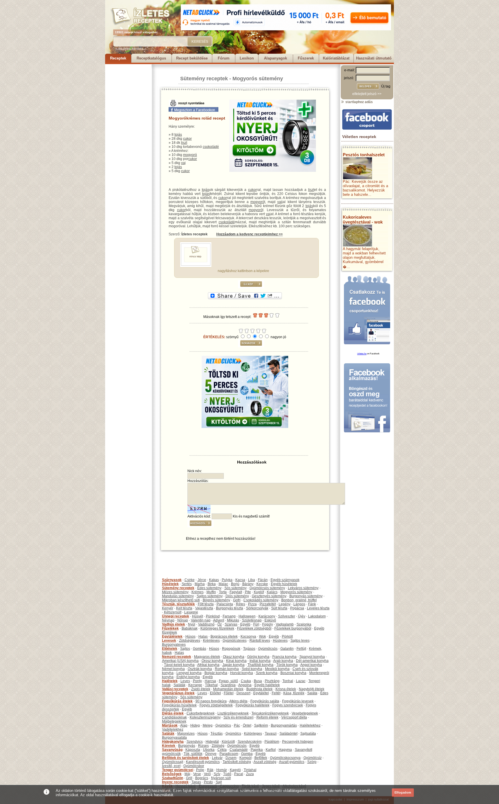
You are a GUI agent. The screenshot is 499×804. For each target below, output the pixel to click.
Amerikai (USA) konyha (180, 661)
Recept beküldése (192, 58)
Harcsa (210, 681)
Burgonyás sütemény (306, 596)
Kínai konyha (236, 661)
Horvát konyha (241, 673)
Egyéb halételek (267, 685)
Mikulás (233, 620)
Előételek (169, 649)
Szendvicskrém (250, 742)
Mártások (170, 725)
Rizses (203, 746)
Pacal (238, 774)
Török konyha (287, 665)
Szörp (311, 762)
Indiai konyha (260, 661)
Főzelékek (170, 628)
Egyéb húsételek (284, 584)
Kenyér (167, 608)
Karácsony (266, 616)
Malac (223, 584)
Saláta (312, 693)
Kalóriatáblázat (336, 58)
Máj (187, 774)
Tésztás (217, 734)
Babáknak (190, 628)
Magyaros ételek (207, 657)
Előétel (215, 693)
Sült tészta (279, 608)
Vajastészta (204, 608)
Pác (237, 725)
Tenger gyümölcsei (177, 770)
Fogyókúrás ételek (177, 701)
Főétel (229, 693)
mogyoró (190, 155)
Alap (183, 725)
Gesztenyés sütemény (269, 596)
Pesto (208, 782)
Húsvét (197, 616)
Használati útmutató (374, 58)
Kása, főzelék (293, 693)
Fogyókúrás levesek (298, 701)
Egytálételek (172, 636)
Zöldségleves (189, 641)
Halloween (247, 616)
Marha (200, 584)
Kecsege (195, 685)
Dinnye (211, 754)
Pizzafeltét (268, 604)
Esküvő (270, 620)
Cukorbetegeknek (201, 713)
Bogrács (201, 778)
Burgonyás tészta (229, 608)
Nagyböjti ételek (311, 689)
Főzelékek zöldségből (254, 628)
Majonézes (186, 734)
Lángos (299, 604)
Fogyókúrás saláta (264, 701)
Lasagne (191, 612)
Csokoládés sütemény (260, 600)
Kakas (214, 580)
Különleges (253, 734)
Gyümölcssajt (172, 762)
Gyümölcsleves (235, 641)
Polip (200, 770)
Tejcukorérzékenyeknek (270, 713)
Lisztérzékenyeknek (233, 713)
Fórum (224, 58)
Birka (212, 584)
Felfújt (301, 649)
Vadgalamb (285, 624)
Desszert (243, 693)
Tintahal (250, 770)
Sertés (187, 584)
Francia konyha (284, 657)
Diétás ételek (173, 713)
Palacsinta (225, 604)
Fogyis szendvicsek (287, 705)
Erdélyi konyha (188, 677)
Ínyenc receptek (175, 782)
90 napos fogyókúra (211, 701)
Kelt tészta (184, 608)
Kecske (262, 584)
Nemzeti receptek (176, 657)
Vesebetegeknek (305, 713)
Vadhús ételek (173, 624)
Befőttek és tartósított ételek (185, 758)
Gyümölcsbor (193, 766)
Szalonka (304, 624)
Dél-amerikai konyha (312, 661)
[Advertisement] (128, 150)
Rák (210, 770)
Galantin (287, 649)
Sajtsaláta (308, 734)
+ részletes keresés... (130, 48)
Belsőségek (172, 774)
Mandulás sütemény (178, 596)
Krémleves (211, 641)
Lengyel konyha (189, 673)
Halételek (170, 681)
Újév (301, 616)
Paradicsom (228, 754)
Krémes (197, 592)
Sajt (219, 782)
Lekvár (217, 758)
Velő (207, 774)
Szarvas (231, 624)
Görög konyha (258, 657)
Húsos (190, 636)
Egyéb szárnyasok (285, 580)
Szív (217, 774)
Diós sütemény (237, 596)
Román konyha (227, 669)
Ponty (197, 681)
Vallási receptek (175, 689)
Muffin (211, 592)
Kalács (272, 592)
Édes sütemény (209, 588)
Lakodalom (317, 616)
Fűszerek (306, 58)
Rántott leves (260, 641)
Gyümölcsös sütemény (267, 588)
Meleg (208, 725)
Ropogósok (231, 649)
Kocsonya (248, 636)
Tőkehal (211, 685)
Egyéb (245, 624)
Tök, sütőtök (193, 754)
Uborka (209, 750)
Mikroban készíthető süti (181, 600)
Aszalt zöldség (265, 762)
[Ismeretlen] (196, 265)
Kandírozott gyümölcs (203, 762)
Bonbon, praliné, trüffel (299, 600)
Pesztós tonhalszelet (364, 154)
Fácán (263, 580)
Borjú (235, 584)
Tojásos (249, 649)
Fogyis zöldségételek (216, 705)
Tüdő (227, 774)
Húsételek (170, 584)
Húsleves (280, 641)
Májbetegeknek (174, 721)
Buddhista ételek (259, 689)
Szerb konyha (267, 673)
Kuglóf (259, 592)
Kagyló (235, 770)
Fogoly (267, 624)
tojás (178, 135)
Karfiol (271, 750)
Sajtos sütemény (210, 596)
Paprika (257, 750)
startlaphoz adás (359, 102)
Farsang (229, 616)
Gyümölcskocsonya (285, 758)
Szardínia (228, 685)
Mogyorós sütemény (257, 78)
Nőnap (182, 620)
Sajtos (185, 649)
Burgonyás (186, 746)
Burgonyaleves (174, 645)
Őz (219, 624)
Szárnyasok (172, 580)
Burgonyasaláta (174, 738)
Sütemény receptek (204, 78)
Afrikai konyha (208, 665)
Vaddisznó (206, 624)
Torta (223, 592)
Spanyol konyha (312, 657)
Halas (203, 636)
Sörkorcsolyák (257, 608)
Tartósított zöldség (237, 762)
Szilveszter (286, 616)
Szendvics (195, 742)
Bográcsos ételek (224, 636)
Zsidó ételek (200, 689)
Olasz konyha (233, 657)
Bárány (248, 584)
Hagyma (285, 750)
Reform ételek (267, 717)
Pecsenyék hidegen (297, 742)
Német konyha (173, 669)
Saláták (179, 685)
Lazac (301, 681)
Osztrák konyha (200, 669)
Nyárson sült (221, 778)
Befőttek (260, 758)
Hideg (195, 725)
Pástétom (272, 742)
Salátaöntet (288, 734)
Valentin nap (201, 620)
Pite (248, 592)
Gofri (237, 600)
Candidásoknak (174, 717)
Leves (185, 681)
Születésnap (252, 620)
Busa (258, 681)
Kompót (245, 758)
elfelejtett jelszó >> (366, 94)
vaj (183, 163)
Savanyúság (172, 750)
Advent (218, 620)
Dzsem (231, 758)
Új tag (385, 86)
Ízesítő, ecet (171, 766)
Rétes (240, 604)
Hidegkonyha (173, 742)
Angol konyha (311, 665)
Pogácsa (297, 608)
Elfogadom (402, 792)
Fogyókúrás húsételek (179, 705)
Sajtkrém (261, 725)
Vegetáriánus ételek (178, 693)
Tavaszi (271, 734)
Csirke (190, 580)
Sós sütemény (235, 588)
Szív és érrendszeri (239, 717)
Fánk (312, 604)
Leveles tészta (318, 608)
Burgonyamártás (284, 725)
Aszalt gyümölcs (291, 762)
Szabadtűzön (172, 778)
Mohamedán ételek (228, 689)
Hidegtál (212, 742)
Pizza (252, 604)
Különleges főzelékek (217, 628)
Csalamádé (239, 750)
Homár (221, 770)
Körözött (228, 742)
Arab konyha (283, 661)
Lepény (285, 604)
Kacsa (240, 580)
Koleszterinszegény (205, 717)
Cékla (222, 750)
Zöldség (218, 746)
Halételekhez (310, 725)
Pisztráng (272, 681)
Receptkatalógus (151, 58)
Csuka (246, 681)
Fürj (256, 624)
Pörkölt (287, 636)
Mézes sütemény (175, 592)
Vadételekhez (172, 729)
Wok (262, 636)
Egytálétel (261, 693)
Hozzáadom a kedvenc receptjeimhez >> (249, 234)
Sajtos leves (300, 641)
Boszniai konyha (293, 673)
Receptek (118, 58)
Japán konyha (233, 665)
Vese (197, 774)
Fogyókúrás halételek (252, 705)
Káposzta (192, 750)
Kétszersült (172, 612)
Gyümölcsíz (313, 758)
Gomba (247, 754)
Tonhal (287, 681)
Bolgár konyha (215, 673)
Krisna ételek (285, 689)
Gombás (199, 649)
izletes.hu (361, 353)
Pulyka (227, 580)
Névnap (168, 620)
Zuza (250, 774)
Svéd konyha (252, 669)
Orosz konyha (212, 661)
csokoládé (211, 147)
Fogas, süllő (228, 681)
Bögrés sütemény (216, 600)
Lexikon (247, 58)
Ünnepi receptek (175, 616)
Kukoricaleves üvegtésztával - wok (363, 219)
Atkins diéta (238, 701)
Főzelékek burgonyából (292, 628)
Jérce (202, 580)
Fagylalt (236, 592)
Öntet (247, 725)
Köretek (168, 746)
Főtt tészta (206, 604)
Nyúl (191, 624)
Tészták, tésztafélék (178, 604)
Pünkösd (213, 616)
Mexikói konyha (277, 669)
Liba (251, 580)
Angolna (245, 685)
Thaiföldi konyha (260, 665)
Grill (189, 778)
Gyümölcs (223, 725)
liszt (184, 143)
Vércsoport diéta (294, 717)
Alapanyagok (275, 58)
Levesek (169, 641)
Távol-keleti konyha (179, 665)
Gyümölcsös (268, 649)
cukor (187, 139)
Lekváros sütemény (303, 588)
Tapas (196, 782)
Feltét (276, 693)
